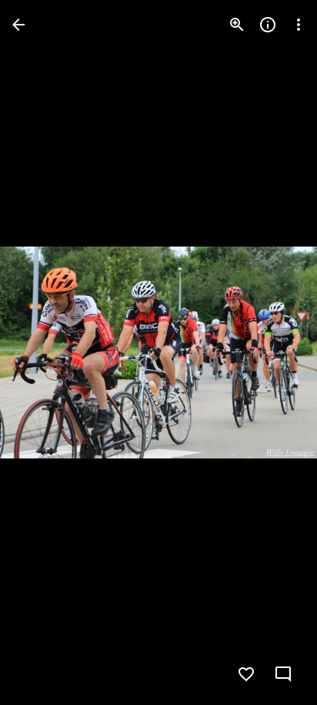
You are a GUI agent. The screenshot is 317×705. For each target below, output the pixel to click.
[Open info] (267, 24)
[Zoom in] (237, 24)
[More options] (298, 24)
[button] (43, 352)
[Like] (246, 674)
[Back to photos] (18, 24)
